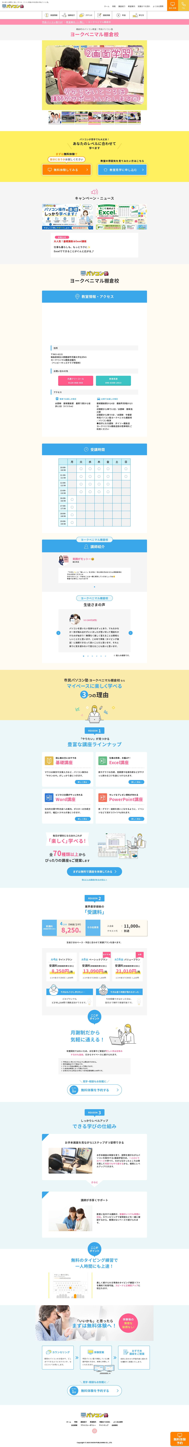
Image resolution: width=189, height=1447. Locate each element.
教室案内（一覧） (75, 22)
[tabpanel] (94, 569)
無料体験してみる (66, 170)
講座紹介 (121, 6)
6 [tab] (105, 656)
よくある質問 (158, 6)
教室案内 (131, 6)
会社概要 (74, 1425)
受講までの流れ (144, 6)
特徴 (114, 6)
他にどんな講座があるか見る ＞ (94, 879)
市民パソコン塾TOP (52, 22)
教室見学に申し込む (123, 170)
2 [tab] (87, 656)
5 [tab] (101, 656)
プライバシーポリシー (88, 1425)
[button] (47, 75)
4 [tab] (96, 656)
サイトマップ (103, 1425)
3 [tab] (92, 656)
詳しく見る (82, 782)
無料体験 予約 (180, 1441)
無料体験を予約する (90, 1090)
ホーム (106, 6)
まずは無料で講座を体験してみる (92, 871)
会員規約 (115, 1425)
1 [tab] (94, 586)
